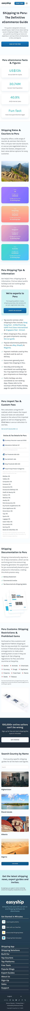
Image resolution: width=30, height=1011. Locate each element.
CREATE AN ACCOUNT (15, 310)
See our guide (9, 339)
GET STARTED (15, 740)
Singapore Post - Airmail (15, 330)
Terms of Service (10, 1003)
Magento (7, 348)
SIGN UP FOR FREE (15, 44)
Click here (5, 422)
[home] (6, 3)
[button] (26, 3)
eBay (14, 345)
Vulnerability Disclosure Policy (15, 1005)
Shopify (20, 345)
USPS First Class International (16, 327)
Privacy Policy (19, 1003)
